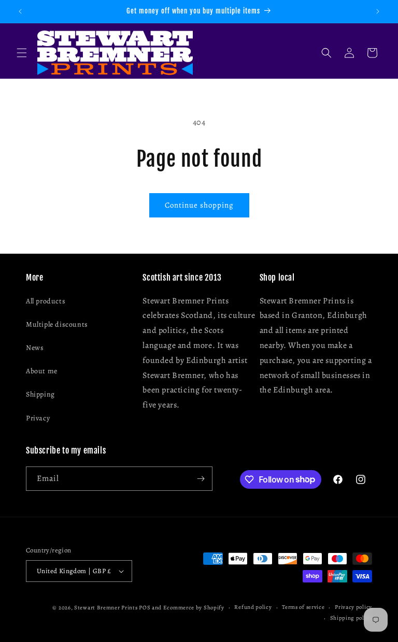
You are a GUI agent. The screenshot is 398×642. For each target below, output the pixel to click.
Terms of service (303, 607)
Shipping (40, 394)
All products (45, 301)
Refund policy (253, 607)
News (35, 348)
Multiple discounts (57, 324)
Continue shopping (199, 205)
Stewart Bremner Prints (105, 607)
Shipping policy (351, 618)
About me (42, 371)
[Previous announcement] (20, 11)
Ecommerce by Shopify (193, 607)
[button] (21, 52)
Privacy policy (353, 607)
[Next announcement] (377, 11)
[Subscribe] (200, 478)
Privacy (38, 418)
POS (144, 607)
